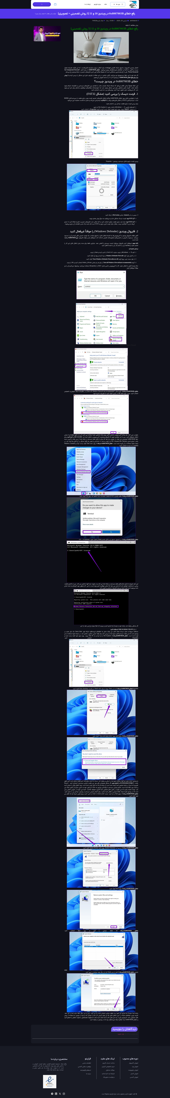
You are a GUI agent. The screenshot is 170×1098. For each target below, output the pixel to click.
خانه (105, 4)
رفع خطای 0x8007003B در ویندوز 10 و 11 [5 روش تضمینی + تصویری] (96, 14)
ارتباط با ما (87, 4)
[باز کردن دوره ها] (114, 4)
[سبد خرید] (55, 4)
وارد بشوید (121, 1034)
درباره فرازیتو (97, 4)
